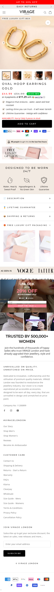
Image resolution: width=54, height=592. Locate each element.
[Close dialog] (53, 280)
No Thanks (27, 309)
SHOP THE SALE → (27, 306)
